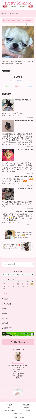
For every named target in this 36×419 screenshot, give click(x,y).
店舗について (7, 328)
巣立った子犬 (7, 318)
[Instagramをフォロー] (18, 382)
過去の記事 (6, 71)
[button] (32, 264)
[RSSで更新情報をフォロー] (23, 382)
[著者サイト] (12, 382)
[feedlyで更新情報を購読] (21, 382)
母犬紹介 (5, 313)
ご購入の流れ (7, 304)
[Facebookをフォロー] (15, 382)
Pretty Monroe (18, 363)
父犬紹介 (5, 309)
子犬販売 (5, 299)
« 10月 (4, 293)
